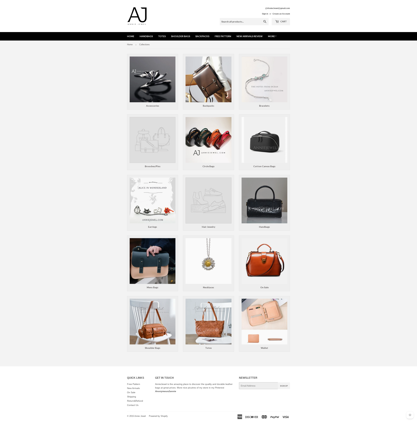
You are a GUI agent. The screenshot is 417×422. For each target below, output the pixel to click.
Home (130, 36)
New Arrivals (133, 388)
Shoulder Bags (180, 36)
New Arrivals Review (250, 36)
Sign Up (284, 386)
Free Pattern (223, 36)
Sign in (265, 14)
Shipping (131, 396)
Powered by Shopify (158, 416)
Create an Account (281, 14)
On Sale (131, 392)
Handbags (146, 36)
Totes (162, 36)
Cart (283, 21)
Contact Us (132, 405)
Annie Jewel (140, 416)
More (271, 36)
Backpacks (202, 36)
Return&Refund (135, 401)
